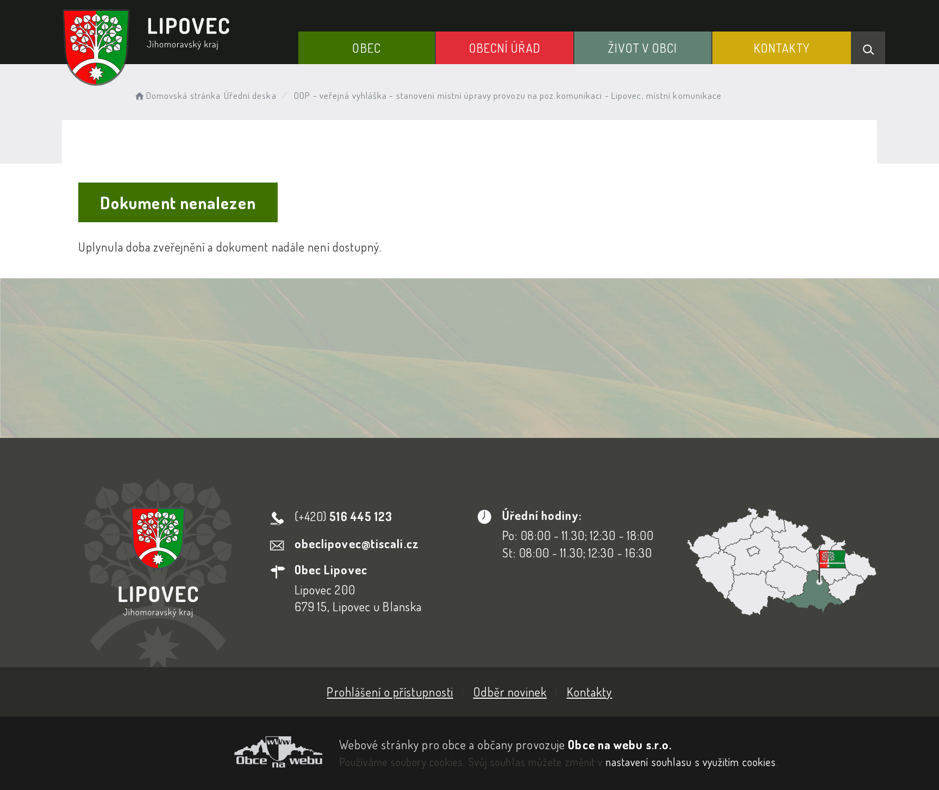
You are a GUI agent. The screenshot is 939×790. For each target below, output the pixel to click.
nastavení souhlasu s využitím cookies (691, 762)
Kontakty (782, 47)
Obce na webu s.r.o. (620, 744)
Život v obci (642, 47)
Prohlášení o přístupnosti (390, 691)
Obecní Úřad (505, 47)
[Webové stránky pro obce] (192, 752)
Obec (366, 47)
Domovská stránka (183, 95)
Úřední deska (250, 95)
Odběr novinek (510, 691)
